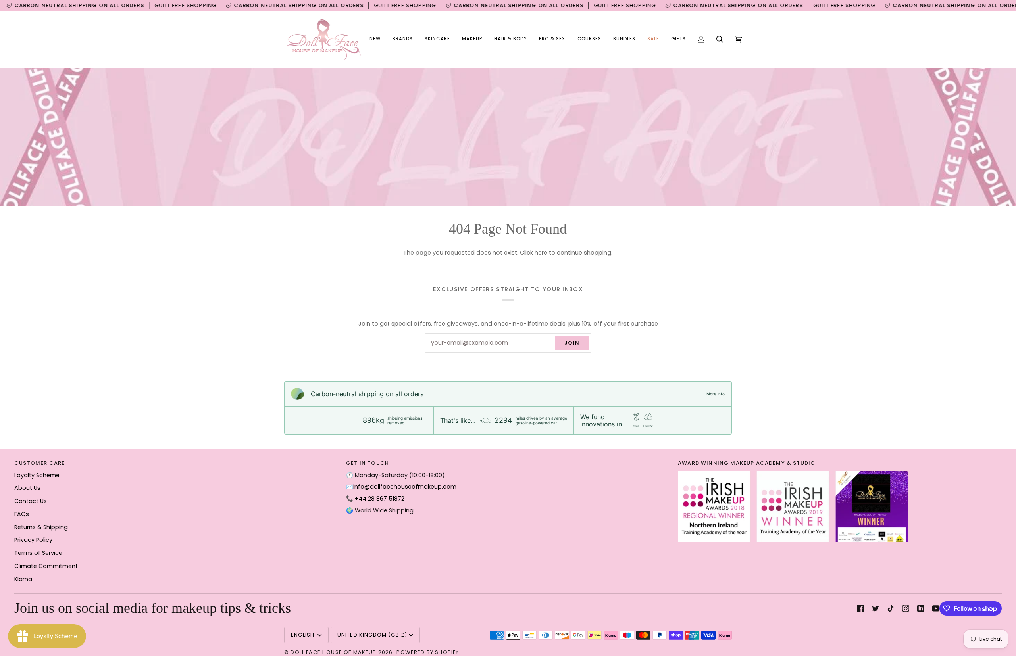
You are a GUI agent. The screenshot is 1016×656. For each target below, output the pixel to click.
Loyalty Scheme (37, 475)
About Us (27, 488)
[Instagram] (905, 608)
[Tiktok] (890, 608)
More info (715, 393)
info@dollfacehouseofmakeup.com (404, 487)
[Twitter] (875, 608)
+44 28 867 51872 (379, 499)
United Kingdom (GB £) (372, 635)
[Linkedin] (920, 608)
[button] (403, 39)
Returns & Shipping (41, 527)
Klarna (23, 579)
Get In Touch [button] (367, 463)
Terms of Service (38, 553)
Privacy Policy (33, 540)
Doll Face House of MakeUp (333, 652)
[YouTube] (935, 608)
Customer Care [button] (39, 463)
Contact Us (30, 501)
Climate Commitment (46, 566)
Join (571, 343)
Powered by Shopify (427, 652)
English (303, 635)
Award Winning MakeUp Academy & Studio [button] (746, 463)
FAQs (21, 514)
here (541, 253)
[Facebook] (860, 608)
